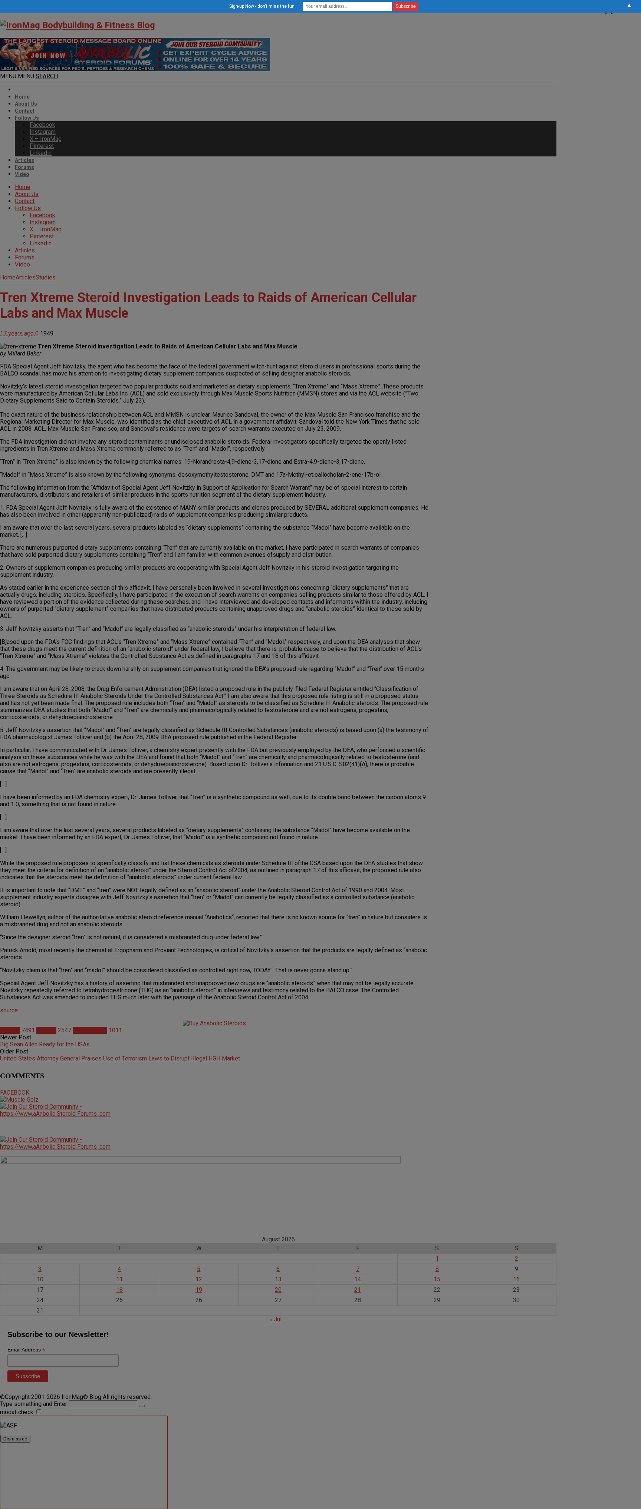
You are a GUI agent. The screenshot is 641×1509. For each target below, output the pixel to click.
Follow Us (27, 118)
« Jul (275, 1319)
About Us (26, 104)
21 (357, 1289)
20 (278, 1289)
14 (357, 1279)
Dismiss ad (15, 1439)
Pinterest (42, 145)
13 (278, 1279)
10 (40, 1279)
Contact (24, 111)
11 (119, 1279)
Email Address (26, 1349)
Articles (24, 160)
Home (22, 97)
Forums (24, 167)
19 (198, 1289)
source (9, 1010)
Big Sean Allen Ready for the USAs (45, 1044)
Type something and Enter (33, 1403)
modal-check (16, 1412)
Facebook (42, 124)
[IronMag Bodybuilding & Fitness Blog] (77, 25)
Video (22, 174)
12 (198, 1279)
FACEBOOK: (15, 1092)
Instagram (43, 131)
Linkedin (41, 152)
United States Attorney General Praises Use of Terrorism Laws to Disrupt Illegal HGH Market (120, 1058)
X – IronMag (46, 138)
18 (119, 1289)
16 (516, 1279)
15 (437, 1279)
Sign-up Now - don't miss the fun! (262, 6)
